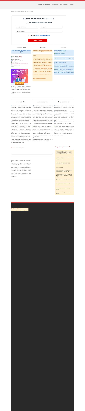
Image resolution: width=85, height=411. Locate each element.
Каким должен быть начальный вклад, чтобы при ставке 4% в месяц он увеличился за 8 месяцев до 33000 (64, 175)
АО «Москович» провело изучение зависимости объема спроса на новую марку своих (64, 180)
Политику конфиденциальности (42, 35)
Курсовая (20, 56)
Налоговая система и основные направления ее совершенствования (64, 167)
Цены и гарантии (64, 4)
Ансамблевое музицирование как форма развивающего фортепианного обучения (63, 163)
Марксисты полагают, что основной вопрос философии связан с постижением (63, 184)
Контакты (72, 4)
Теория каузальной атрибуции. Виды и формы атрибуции (64, 193)
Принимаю (40, 35)
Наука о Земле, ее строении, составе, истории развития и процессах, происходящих (64, 171)
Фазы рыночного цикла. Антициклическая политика (63, 189)
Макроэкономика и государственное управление (19, 63)
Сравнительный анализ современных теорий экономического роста (63, 158)
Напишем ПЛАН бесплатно (44, 4)
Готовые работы (55, 4)
